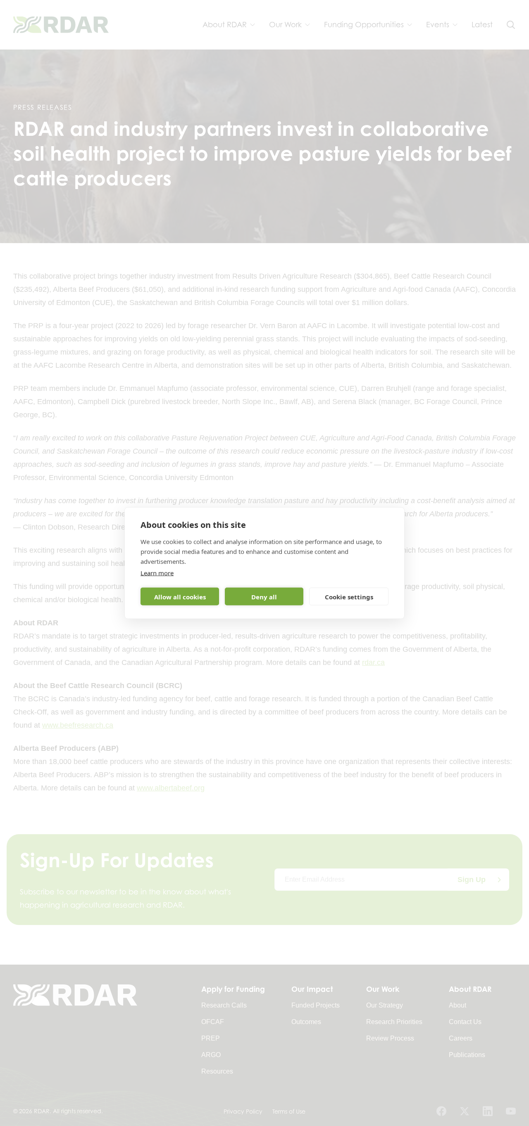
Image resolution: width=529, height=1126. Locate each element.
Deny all (264, 596)
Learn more (157, 573)
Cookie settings (349, 596)
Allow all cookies (180, 596)
